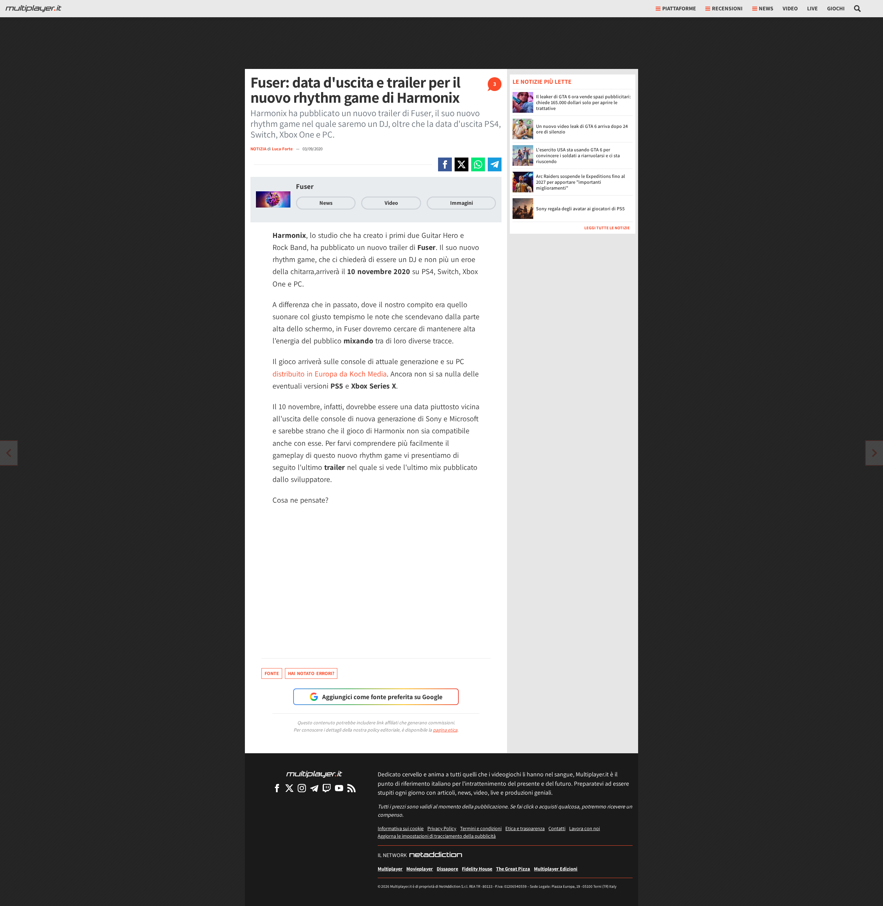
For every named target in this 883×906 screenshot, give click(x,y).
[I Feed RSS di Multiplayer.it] (351, 788)
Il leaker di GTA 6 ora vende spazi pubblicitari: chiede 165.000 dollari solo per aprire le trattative (583, 102)
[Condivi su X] (461, 164)
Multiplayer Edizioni (555, 868)
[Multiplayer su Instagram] (302, 788)
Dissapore (447, 868)
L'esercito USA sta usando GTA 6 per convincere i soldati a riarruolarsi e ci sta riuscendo (578, 155)
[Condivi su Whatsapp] (478, 164)
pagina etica (445, 730)
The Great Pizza (513, 868)
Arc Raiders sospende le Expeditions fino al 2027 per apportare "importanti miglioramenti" (580, 182)
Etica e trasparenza (525, 828)
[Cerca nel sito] (858, 8)
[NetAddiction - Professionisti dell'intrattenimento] (435, 855)
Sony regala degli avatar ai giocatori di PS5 (580, 208)
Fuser (305, 186)
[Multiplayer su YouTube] (339, 788)
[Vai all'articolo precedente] (874, 453)
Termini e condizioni (481, 828)
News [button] (766, 8)
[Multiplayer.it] (33, 8)
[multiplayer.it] (314, 773)
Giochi (836, 8)
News (326, 203)
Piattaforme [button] (679, 8)
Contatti (556, 828)
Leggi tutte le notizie (607, 227)
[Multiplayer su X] (289, 788)
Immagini (461, 203)
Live (812, 8)
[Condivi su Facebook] (445, 164)
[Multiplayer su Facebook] (277, 788)
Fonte (272, 673)
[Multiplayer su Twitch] (327, 788)
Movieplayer (419, 868)
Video (790, 8)
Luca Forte (283, 149)
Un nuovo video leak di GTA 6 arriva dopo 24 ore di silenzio (582, 129)
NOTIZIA (258, 149)
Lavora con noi (584, 828)
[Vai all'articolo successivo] (8, 453)
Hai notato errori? (311, 673)
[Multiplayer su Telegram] (314, 788)
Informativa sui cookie (401, 828)
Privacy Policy (441, 828)
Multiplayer (390, 868)
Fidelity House (477, 868)
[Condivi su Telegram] (495, 164)
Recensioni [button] (727, 8)
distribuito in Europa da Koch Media (329, 374)
